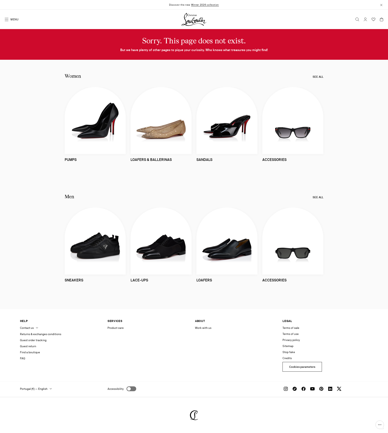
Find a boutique (30, 352)
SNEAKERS (74, 280)
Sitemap (288, 346)
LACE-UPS (139, 280)
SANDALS (204, 159)
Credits (287, 358)
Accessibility (116, 388)
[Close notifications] (381, 4)
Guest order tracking (33, 340)
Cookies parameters (302, 366)
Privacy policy (291, 340)
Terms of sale (291, 327)
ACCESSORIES (274, 159)
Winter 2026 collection (205, 4)
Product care (116, 327)
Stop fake (289, 352)
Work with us (203, 327)
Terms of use (291, 333)
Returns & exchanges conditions (40, 334)
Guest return (28, 346)
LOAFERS (204, 280)
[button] (379, 424)
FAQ (22, 358)
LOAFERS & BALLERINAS (151, 159)
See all (318, 76)
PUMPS (71, 159)
